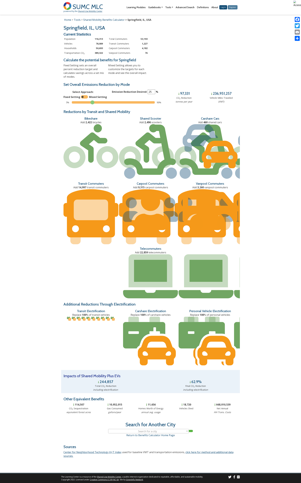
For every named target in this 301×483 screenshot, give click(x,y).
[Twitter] (297, 26)
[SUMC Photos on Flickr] (238, 477)
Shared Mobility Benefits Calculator (104, 20)
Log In (223, 7)
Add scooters (150, 122)
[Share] (297, 38)
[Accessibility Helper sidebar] (297, 4)
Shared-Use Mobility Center (90, 11)
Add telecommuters (150, 252)
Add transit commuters (91, 187)
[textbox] (148, 431)
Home (67, 20)
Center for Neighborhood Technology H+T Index (92, 452)
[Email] (297, 32)
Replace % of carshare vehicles (151, 315)
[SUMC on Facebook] (234, 477)
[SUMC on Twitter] (229, 477)
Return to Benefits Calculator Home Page (150, 435)
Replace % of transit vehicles (91, 315)
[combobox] (148, 431)
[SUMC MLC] (68, 5)
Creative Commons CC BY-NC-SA (104, 479)
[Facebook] (297, 19)
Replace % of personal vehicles (210, 315)
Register (232, 7)
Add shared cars (210, 122)
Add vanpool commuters (210, 187)
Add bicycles (90, 122)
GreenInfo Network (134, 479)
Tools (77, 20)
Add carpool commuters (150, 187)
